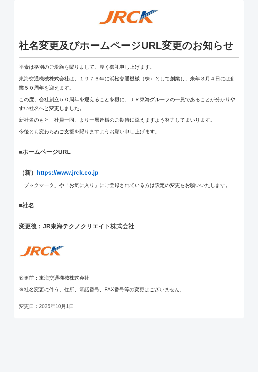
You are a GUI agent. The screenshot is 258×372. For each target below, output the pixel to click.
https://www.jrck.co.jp (67, 172)
